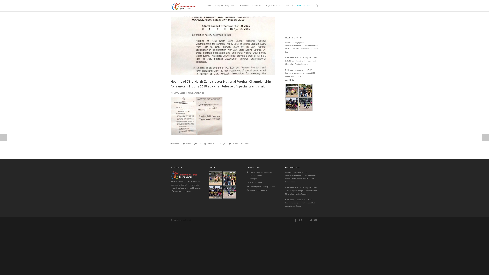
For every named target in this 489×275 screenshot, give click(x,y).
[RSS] (305, 220)
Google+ (223, 144)
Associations (243, 5)
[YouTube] (315, 220)
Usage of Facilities (272, 5)
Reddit (198, 144)
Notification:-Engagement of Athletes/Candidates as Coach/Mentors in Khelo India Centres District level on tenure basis (301, 47)
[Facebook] (295, 220)
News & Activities (303, 5)
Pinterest (210, 144)
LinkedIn (235, 144)
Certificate (288, 5)
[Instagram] (300, 220)
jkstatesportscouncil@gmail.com (262, 186)
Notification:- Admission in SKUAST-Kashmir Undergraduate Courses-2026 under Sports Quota (300, 73)
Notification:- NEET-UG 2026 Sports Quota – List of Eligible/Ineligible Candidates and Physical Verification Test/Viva (301, 61)
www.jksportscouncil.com (259, 190)
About (208, 5)
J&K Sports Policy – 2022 (225, 5)
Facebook (176, 144)
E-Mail (246, 144)
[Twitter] (310, 220)
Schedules (256, 5)
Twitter (188, 144)
